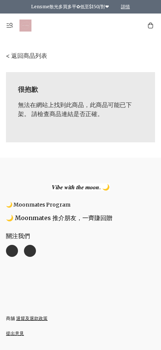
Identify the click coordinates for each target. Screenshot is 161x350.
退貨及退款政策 (32, 318)
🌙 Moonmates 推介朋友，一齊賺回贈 (59, 218)
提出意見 (15, 333)
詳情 (125, 6)
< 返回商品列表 (26, 55)
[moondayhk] (25, 26)
